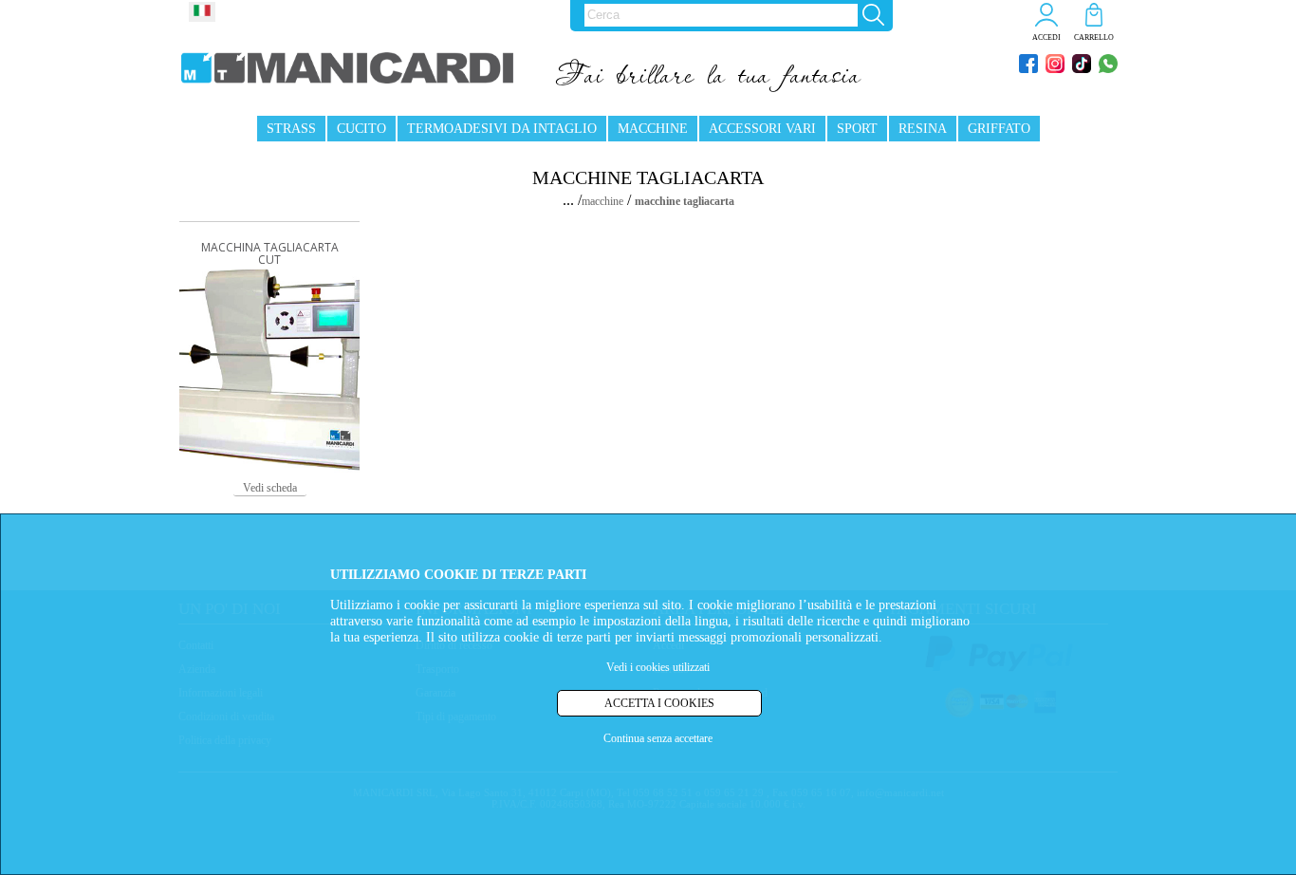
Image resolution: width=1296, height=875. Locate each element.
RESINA (922, 128)
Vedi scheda (270, 487)
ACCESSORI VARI (762, 128)
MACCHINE (653, 128)
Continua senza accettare (658, 739)
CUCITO (361, 128)
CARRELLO (1094, 37)
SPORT (857, 128)
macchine (602, 201)
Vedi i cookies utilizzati (658, 667)
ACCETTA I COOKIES (659, 703)
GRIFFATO (999, 128)
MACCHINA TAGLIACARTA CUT (270, 253)
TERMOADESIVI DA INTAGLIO (502, 128)
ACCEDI (1046, 37)
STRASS (291, 128)
